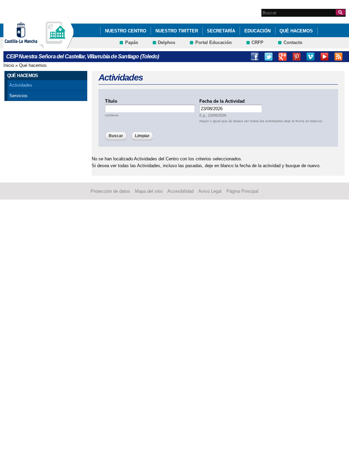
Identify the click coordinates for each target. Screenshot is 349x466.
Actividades (20, 85)
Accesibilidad (180, 191)
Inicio (8, 65)
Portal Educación (213, 42)
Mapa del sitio (149, 191)
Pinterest (296, 57)
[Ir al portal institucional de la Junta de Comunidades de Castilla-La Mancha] (29, 45)
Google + (282, 57)
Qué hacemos (296, 30)
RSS (338, 57)
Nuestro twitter (176, 30)
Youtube (324, 57)
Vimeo (310, 57)
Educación (257, 30)
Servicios (18, 95)
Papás (131, 42)
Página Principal (242, 191)
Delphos (166, 42)
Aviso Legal (210, 191)
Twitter (268, 57)
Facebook (255, 57)
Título (111, 101)
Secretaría (221, 30)
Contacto (293, 42)
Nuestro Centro (125, 30)
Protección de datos (110, 191)
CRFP (257, 42)
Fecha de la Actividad (222, 101)
